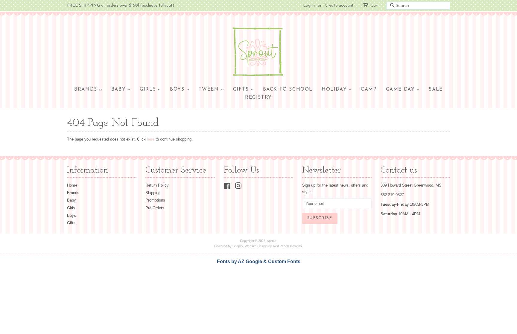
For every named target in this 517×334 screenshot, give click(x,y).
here (150, 139)
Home (72, 185)
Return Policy (157, 185)
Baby (71, 200)
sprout (271, 241)
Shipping (152, 192)
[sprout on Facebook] (227, 187)
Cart (374, 5)
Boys (71, 215)
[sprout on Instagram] (238, 187)
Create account (339, 5)
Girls (71, 208)
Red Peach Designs (287, 246)
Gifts (71, 223)
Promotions (155, 200)
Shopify (237, 246)
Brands (73, 192)
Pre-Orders (154, 208)
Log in (309, 5)
